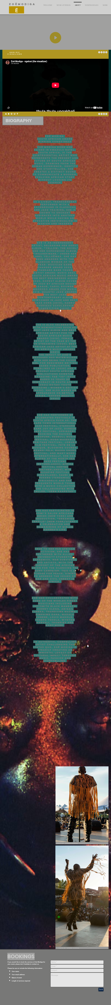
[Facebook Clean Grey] (99, 52)
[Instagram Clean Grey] (104, 52)
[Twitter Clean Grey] (106, 52)
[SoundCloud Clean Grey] (102, 52)
